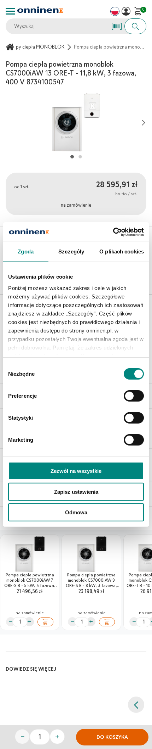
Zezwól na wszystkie (76, 471)
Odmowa (76, 512)
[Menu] (10, 11)
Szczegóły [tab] (71, 251)
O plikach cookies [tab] (121, 251)
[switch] (134, 396)
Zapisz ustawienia (76, 491)
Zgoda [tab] (26, 251)
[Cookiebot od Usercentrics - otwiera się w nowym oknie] (113, 231)
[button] (126, 11)
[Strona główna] (11, 47)
